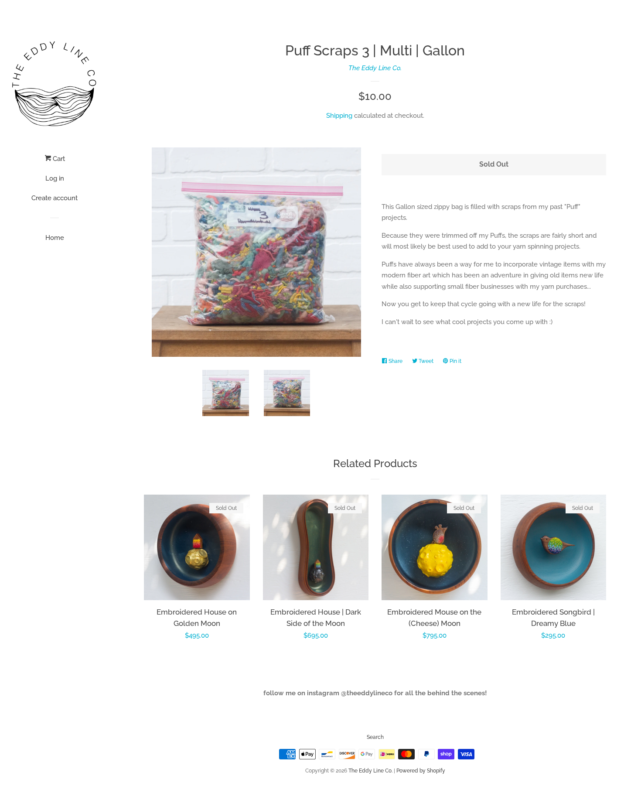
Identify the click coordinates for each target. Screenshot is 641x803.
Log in (54, 178)
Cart (58, 159)
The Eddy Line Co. (375, 68)
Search (375, 737)
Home (54, 238)
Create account (54, 198)
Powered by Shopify (420, 771)
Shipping (339, 116)
